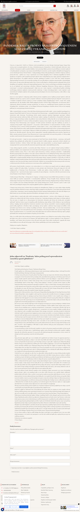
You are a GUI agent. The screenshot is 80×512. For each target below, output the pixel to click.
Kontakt (76, 10)
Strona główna (22, 52)
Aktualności (5, 10)
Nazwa (12, 448)
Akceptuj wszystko (23, 506)
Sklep (17, 10)
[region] (16, 502)
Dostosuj (6, 506)
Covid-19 (44, 61)
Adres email (13, 454)
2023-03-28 (16, 263)
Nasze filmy (40, 10)
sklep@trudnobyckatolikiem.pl (72, 1)
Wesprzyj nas (53, 10)
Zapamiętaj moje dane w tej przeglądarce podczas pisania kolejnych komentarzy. (30, 468)
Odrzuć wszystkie (14, 506)
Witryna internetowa (14, 461)
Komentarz (13, 432)
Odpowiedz (16, 422)
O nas (65, 10)
